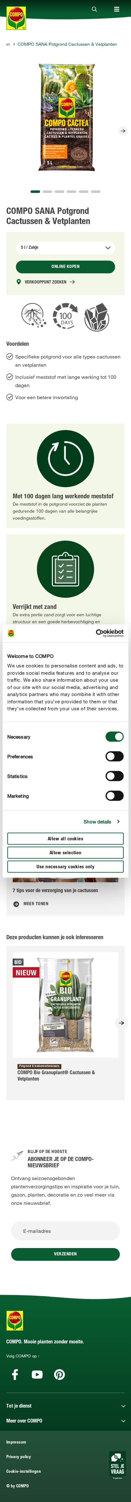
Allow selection (66, 852)
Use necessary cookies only (65, 866)
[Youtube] (37, 1374)
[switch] (115, 756)
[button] (35, 191)
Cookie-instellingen (23, 1472)
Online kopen (65, 267)
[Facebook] (15, 1374)
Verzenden (65, 1254)
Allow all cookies (66, 838)
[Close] (94, 9)
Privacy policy (18, 1457)
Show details (97, 821)
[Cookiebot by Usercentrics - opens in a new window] (96, 633)
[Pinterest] (59, 1374)
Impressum (16, 1443)
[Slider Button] (123, 131)
